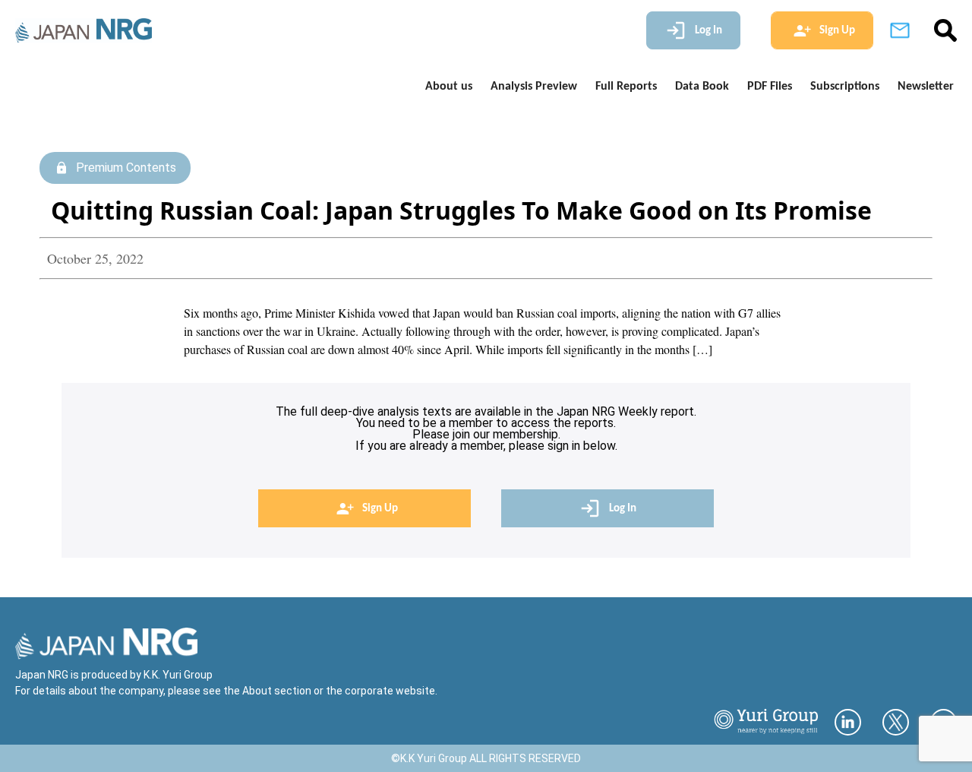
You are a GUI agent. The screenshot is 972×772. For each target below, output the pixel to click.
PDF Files (769, 87)
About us (448, 87)
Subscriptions (844, 87)
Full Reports (626, 87)
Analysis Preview (534, 87)
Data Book (702, 87)
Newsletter (926, 87)
